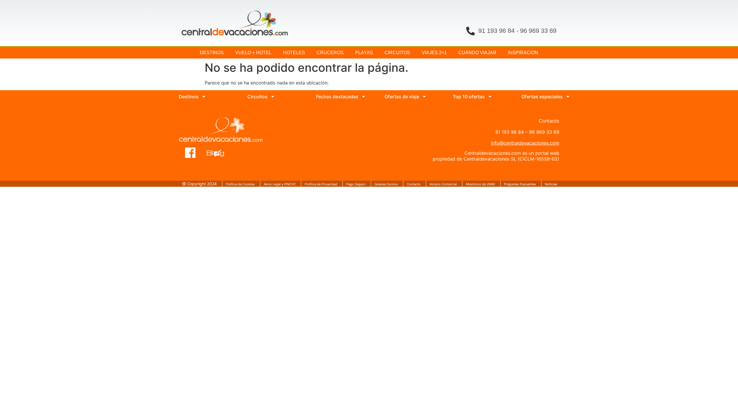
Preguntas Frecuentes (520, 184)
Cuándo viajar (477, 52)
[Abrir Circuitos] (272, 96)
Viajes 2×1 (434, 52)
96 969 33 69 (538, 30)
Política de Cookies (240, 184)
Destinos (212, 52)
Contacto (414, 184)
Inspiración (523, 52)
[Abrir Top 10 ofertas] (490, 96)
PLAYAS (364, 52)
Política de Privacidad (321, 184)
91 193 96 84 (496, 30)
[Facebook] (190, 153)
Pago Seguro (356, 184)
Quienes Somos (386, 184)
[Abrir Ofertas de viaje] (424, 96)
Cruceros (330, 52)
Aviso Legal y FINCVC (280, 184)
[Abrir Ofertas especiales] (568, 96)
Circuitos (397, 52)
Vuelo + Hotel (253, 52)
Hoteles (294, 52)
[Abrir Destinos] (204, 96)
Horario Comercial (443, 184)
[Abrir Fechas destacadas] (363, 96)
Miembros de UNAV (480, 184)
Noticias (551, 184)
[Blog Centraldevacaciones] (218, 153)
